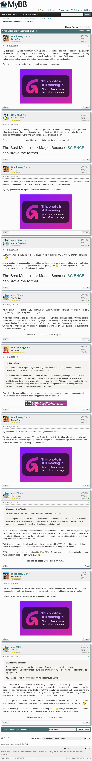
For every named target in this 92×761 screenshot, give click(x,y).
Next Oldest (9, 729)
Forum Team (5, 752)
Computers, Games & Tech (39, 19)
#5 (88, 305)
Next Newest (21, 729)
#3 (88, 177)
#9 (88, 583)
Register (32, 14)
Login (24, 14)
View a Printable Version (10, 738)
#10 (88, 656)
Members (65, 10)
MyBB (12, 758)
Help (88, 10)
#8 (88, 503)
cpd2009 (16, 295)
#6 (88, 357)
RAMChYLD (17, 115)
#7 (88, 427)
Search (53, 10)
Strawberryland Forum (8, 19)
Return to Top (42, 752)
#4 (88, 250)
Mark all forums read (71, 752)
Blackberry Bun (19, 36)
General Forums (23, 19)
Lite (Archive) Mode (56, 752)
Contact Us (16, 752)
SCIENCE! (76, 147)
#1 (88, 46)
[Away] (26, 115)
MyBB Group (29, 758)
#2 (88, 124)
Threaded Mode (84, 31)
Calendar (78, 10)
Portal (42, 10)
